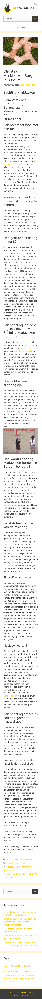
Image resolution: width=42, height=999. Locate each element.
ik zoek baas (24, 972)
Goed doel (20, 863)
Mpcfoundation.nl (21, 995)
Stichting (29, 859)
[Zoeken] (35, 19)
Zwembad (6, 982)
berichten (22, 993)
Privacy (31, 993)
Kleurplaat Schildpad (10, 975)
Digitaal (6, 967)
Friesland (19, 859)
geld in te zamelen (24, 351)
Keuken (31, 972)
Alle (16, 993)
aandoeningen (10, 696)
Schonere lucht (16, 979)
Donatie (10, 863)
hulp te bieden (23, 745)
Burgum (10, 859)
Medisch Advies (22, 975)
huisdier (14, 972)
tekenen (25, 978)
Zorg (32, 979)
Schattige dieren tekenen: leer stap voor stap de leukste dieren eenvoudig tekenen (20, 922)
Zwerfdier (13, 982)
